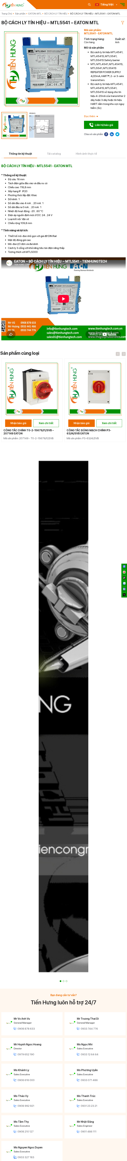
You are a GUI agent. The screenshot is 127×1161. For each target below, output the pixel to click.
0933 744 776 (89, 1028)
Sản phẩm (20, 13)
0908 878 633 (26, 1028)
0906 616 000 (26, 1080)
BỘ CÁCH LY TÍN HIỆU (55, 13)
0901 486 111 (88, 1131)
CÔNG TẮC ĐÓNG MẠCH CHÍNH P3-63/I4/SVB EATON (89, 432)
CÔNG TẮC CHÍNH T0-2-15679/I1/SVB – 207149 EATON (28, 432)
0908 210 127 (26, 1131)
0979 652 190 (26, 1054)
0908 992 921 (26, 1105)
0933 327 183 (26, 1157)
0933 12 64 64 (89, 1054)
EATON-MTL (35, 13)
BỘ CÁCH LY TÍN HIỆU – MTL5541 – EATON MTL (95, 13)
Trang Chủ (6, 13)
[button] (60, 981)
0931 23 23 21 (89, 1105)
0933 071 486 (89, 1080)
